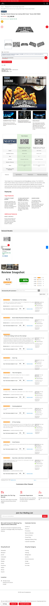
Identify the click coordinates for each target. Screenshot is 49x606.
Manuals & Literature (42, 174)
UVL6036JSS (4, 251)
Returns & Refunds (29, 533)
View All (2, 572)
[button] (7, 466)
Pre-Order (27, 565)
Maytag (2, 561)
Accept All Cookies (24, 604)
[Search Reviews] (39, 290)
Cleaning (27, 552)
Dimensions (30, 174)
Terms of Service (29, 535)
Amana (2, 563)
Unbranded (3, 557)
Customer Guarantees (30, 541)
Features (7, 174)
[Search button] (44, 3)
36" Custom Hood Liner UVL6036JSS (6, 249)
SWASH (2, 567)
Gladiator (3, 559)
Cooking (27, 550)
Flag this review (30, 308)
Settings (5, 604)
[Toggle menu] (47, 3)
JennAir (2, 554)
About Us (27, 528)
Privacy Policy (28, 537)
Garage (26, 561)
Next (35, 480)
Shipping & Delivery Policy (31, 539)
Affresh (2, 569)
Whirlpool (3, 552)
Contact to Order (7, 61)
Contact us (27, 526)
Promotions (27, 531)
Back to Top (13, 480)
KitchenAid (3, 550)
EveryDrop (3, 565)
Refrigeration (28, 554)
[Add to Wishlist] (45, 57)
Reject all (13, 604)
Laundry (27, 557)
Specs (19, 174)
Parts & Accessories (29, 559)
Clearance (27, 563)
